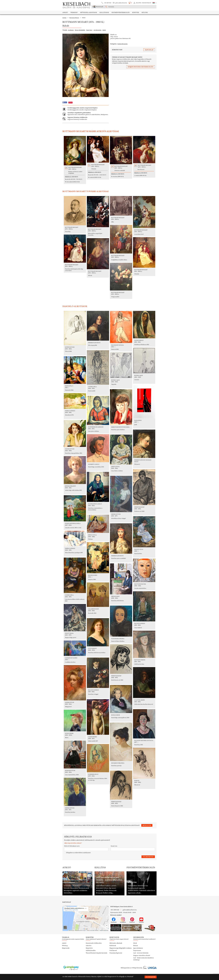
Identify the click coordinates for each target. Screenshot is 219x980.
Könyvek (135, 12)
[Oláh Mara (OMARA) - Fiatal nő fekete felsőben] (121, 621)
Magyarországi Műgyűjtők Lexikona (121, 948)
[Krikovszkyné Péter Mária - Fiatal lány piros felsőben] (121, 407)
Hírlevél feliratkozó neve (72, 846)
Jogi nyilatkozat (138, 948)
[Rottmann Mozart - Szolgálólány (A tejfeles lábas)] (121, 239)
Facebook (114, 922)
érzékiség (71, 30)
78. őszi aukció (72, 181)
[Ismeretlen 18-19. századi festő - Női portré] (144, 444)
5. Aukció (140, 175)
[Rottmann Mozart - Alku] (121, 206)
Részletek (130, 976)
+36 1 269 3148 (107, 3)
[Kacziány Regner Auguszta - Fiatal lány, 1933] (144, 723)
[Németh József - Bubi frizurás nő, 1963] (121, 659)
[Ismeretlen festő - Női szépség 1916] (98, 326)
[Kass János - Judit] (144, 401)
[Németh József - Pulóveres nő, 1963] (144, 487)
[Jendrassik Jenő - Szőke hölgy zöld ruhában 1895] (75, 470)
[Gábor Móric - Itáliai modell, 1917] (98, 717)
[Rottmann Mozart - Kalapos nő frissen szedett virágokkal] (75, 150)
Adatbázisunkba (91, 950)
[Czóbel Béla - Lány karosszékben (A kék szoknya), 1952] (75, 575)
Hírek (135, 943)
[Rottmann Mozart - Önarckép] (75, 210)
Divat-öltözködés (80, 30)
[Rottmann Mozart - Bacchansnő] (144, 149)
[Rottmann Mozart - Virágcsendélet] (121, 276)
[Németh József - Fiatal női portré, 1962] (121, 785)
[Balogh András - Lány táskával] (144, 606)
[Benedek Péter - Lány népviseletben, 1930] (75, 754)
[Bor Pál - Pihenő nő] (144, 763)
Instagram (123, 922)
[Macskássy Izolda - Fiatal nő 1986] (121, 327)
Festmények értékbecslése (94, 943)
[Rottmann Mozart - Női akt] (98, 253)
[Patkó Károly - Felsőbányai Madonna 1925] (144, 324)
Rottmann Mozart (74, 17)
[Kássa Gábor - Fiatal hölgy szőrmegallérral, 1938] (121, 699)
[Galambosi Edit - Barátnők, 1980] (98, 594)
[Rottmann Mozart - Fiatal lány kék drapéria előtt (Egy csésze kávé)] (75, 249)
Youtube (141, 922)
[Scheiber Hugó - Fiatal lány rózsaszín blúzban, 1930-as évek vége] (98, 758)
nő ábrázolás (97, 30)
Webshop (74, 12)
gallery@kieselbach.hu (121, 3)
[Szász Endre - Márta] (75, 720)
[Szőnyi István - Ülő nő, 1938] (75, 328)
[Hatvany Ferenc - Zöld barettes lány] (144, 644)
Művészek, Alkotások (88, 12)
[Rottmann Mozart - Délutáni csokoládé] (121, 150)
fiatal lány (89, 30)
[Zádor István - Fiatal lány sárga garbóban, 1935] (75, 433)
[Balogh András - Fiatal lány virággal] (98, 673)
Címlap (64, 17)
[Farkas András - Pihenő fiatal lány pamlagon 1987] (75, 538)
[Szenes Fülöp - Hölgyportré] (75, 682)
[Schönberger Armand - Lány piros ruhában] (98, 410)
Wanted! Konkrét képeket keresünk (96, 953)
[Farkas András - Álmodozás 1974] (75, 401)
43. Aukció (94, 177)
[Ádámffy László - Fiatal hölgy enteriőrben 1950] (98, 448)
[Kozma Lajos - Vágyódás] (121, 365)
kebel (104, 30)
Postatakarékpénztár (116, 953)
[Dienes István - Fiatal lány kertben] (75, 792)
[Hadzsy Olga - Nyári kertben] (144, 531)
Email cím (114, 846)
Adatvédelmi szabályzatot (83, 852)
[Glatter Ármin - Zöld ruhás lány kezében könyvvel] (144, 682)
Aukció (65, 12)
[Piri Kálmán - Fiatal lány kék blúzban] (121, 578)
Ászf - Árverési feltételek (140, 953)
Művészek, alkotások (116, 943)
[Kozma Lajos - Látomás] (144, 360)
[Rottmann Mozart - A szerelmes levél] (144, 212)
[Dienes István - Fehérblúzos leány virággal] (121, 494)
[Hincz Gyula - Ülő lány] (98, 524)
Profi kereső (113, 950)
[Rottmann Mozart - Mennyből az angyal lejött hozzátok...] (98, 211)
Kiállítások (104, 12)
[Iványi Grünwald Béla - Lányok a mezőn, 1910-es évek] (75, 508)
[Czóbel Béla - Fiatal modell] (98, 367)
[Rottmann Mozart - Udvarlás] (98, 149)
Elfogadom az (78, 852)
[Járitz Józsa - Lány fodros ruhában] (121, 450)
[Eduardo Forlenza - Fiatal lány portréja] (121, 742)
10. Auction (117, 176)
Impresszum (137, 950)
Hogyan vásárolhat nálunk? (141, 955)
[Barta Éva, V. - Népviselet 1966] (75, 370)
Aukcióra (88, 945)
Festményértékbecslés (121, 12)
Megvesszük (65, 948)
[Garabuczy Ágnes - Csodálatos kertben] (75, 648)
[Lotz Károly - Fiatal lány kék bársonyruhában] (98, 632)
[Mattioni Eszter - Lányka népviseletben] (144, 570)
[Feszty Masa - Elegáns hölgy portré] (75, 617)
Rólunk (145, 12)
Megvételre (89, 948)
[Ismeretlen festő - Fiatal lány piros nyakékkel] (121, 538)
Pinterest (132, 922)
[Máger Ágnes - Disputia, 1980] (98, 557)
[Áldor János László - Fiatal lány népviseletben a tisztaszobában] (98, 487)
